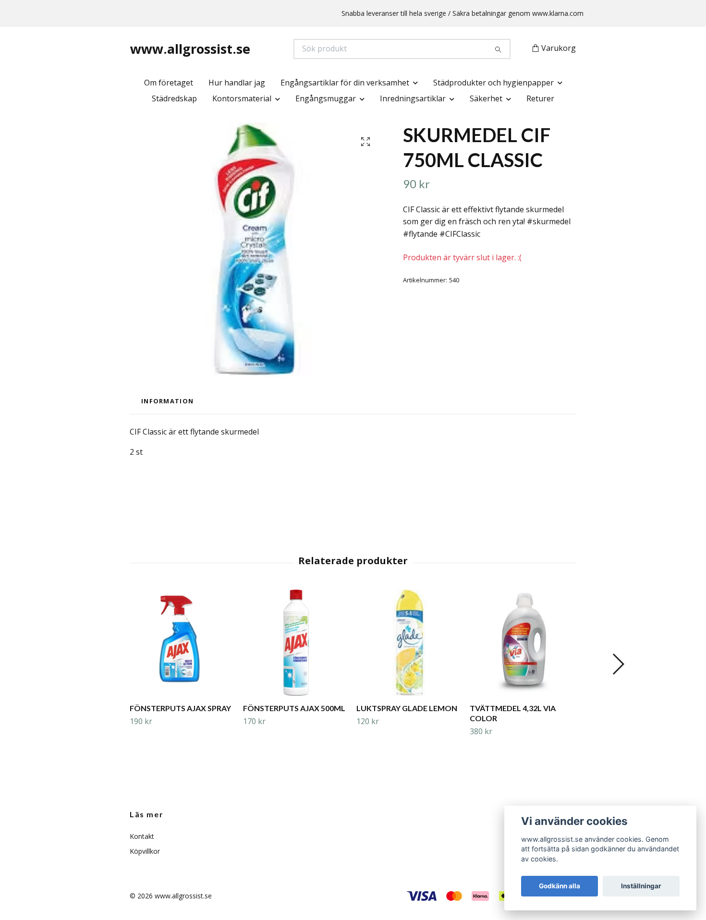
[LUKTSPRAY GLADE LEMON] (409, 643)
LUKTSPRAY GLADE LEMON (406, 708)
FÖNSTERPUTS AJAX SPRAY (180, 708)
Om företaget (168, 82)
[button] (617, 664)
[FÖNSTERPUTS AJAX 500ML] (296, 643)
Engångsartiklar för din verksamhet (344, 82)
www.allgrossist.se (190, 49)
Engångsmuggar (325, 98)
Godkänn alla (559, 886)
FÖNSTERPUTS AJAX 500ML (294, 708)
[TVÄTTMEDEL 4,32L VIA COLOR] (523, 643)
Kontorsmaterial (241, 98)
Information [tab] (167, 401)
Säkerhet (486, 98)
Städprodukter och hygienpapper (493, 82)
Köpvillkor (145, 851)
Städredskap (174, 98)
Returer (540, 98)
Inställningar (641, 886)
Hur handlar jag (236, 82)
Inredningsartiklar (413, 98)
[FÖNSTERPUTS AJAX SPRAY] (183, 643)
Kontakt (142, 836)
